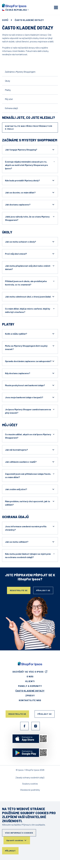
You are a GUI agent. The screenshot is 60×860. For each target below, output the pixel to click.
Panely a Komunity (30, 686)
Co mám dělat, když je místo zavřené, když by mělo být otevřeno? (27, 310)
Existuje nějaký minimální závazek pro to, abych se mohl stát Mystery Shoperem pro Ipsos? (26, 165)
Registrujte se (18, 590)
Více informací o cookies (19, 833)
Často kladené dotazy (30, 690)
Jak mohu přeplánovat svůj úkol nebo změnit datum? (27, 267)
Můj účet (9, 99)
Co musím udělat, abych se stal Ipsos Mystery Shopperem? (28, 436)
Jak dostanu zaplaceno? (17, 204)
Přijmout (10, 850)
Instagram (35, 726)
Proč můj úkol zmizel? (16, 253)
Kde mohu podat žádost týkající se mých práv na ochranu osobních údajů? (28, 555)
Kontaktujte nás (30, 700)
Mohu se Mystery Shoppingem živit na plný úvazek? (26, 347)
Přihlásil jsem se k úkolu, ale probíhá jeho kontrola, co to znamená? (26, 283)
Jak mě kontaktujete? (16, 449)
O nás (30, 676)
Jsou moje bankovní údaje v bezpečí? (24, 397)
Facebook (24, 726)
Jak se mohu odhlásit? (16, 541)
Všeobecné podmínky (30, 789)
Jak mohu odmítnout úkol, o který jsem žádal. (28, 296)
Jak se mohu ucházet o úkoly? (20, 241)
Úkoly (7, 80)
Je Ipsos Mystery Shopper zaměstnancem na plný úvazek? (28, 411)
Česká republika (16, 9)
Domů (5, 20)
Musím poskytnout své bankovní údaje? (25, 385)
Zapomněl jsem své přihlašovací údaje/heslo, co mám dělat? (28, 475)
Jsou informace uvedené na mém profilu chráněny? (25, 528)
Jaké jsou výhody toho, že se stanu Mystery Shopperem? (27, 218)
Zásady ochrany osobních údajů (30, 777)
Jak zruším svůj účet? (16, 489)
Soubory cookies (30, 783)
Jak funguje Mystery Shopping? (21, 149)
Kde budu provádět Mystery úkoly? (22, 180)
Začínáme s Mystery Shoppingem (20, 71)
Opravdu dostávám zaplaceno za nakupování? (28, 361)
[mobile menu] (56, 7)
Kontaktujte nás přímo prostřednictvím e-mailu (28, 127)
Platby (8, 90)
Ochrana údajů (11, 108)
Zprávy (30, 695)
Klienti (30, 681)
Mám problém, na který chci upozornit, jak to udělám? (27, 503)
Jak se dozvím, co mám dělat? (20, 192)
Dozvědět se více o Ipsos (28, 671)
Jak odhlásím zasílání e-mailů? (21, 461)
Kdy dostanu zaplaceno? (17, 373)
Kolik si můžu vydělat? (16, 333)
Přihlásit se (43, 590)
